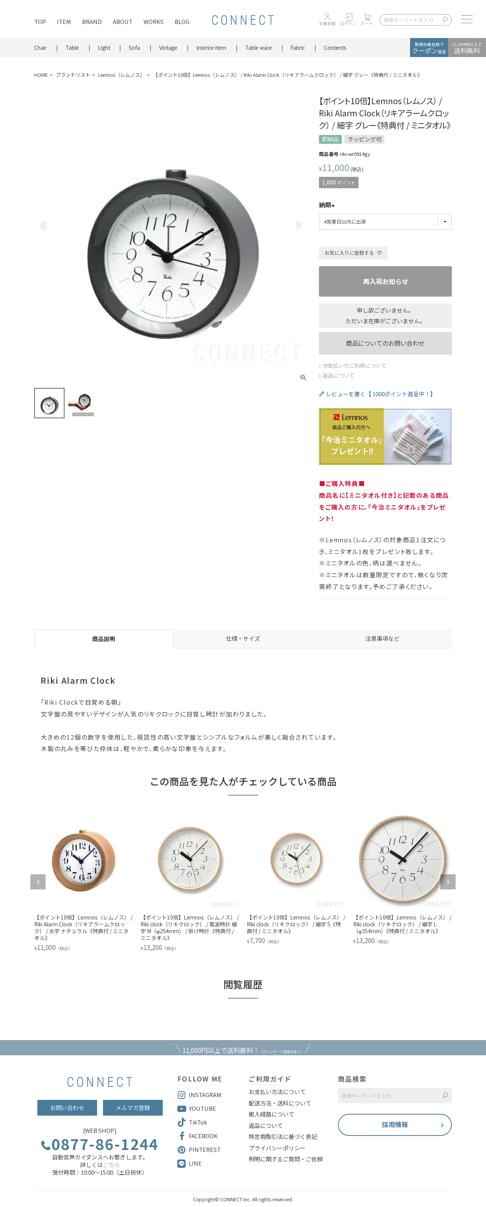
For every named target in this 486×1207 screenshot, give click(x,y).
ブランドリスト (73, 74)
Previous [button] (38, 881)
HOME (41, 74)
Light (104, 47)
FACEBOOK (203, 1136)
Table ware (258, 47)
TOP (40, 21)
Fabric (297, 47)
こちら (111, 1165)
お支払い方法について (277, 1092)
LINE (195, 1163)
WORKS (154, 21)
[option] (83, 882)
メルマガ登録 (133, 1108)
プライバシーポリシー (277, 1148)
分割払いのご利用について (355, 365)
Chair (40, 47)
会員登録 (327, 23)
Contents (335, 47)
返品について (339, 375)
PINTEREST (205, 1149)
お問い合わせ (67, 1108)
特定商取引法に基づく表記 (283, 1136)
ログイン (348, 23)
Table (72, 47)
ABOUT (123, 21)
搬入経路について (271, 1114)
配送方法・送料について (280, 1103)
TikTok (198, 1122)
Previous (43, 225)
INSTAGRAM (205, 1095)
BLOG (182, 21)
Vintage (168, 47)
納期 (325, 205)
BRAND (92, 21)
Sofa (134, 47)
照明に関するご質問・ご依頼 (286, 1159)
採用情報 (395, 1124)
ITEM (64, 21)
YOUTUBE (202, 1108)
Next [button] (448, 881)
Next (298, 225)
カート (367, 23)
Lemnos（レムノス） (121, 74)
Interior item (211, 47)
